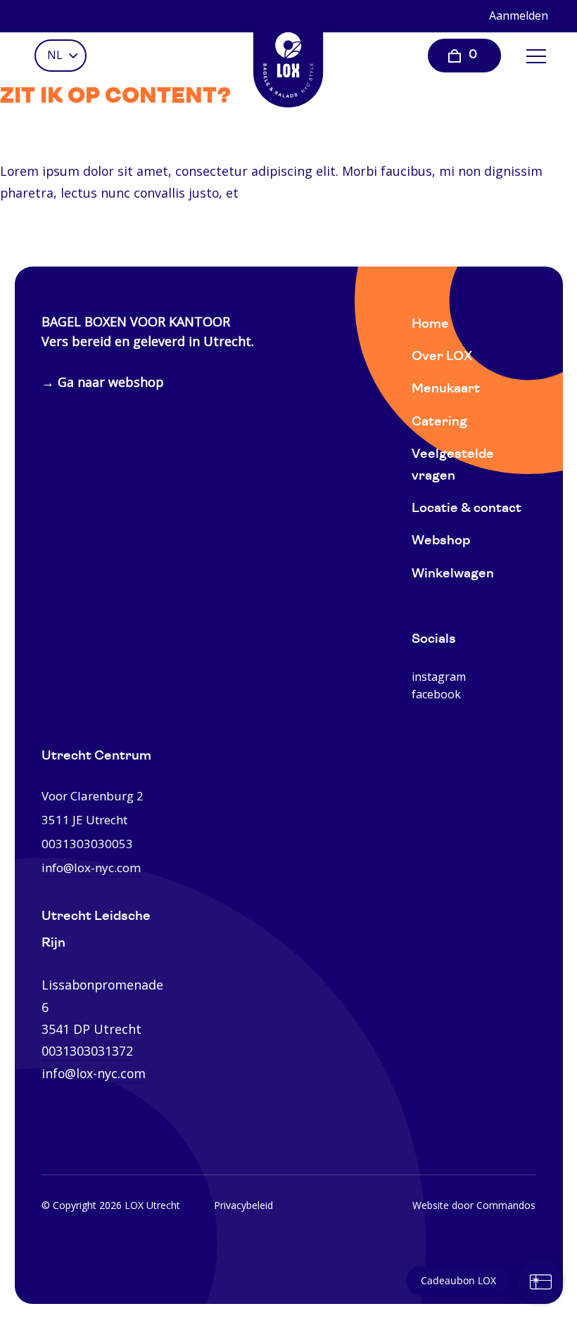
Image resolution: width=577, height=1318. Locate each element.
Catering (439, 422)
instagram (439, 676)
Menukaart (446, 389)
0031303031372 (87, 1050)
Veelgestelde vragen (453, 465)
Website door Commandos (473, 1205)
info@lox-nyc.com (91, 867)
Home (430, 324)
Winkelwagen (453, 574)
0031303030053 (87, 844)
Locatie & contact (466, 509)
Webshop (441, 541)
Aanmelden (518, 15)
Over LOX (442, 357)
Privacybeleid (243, 1205)
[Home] (288, 59)
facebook (436, 694)
